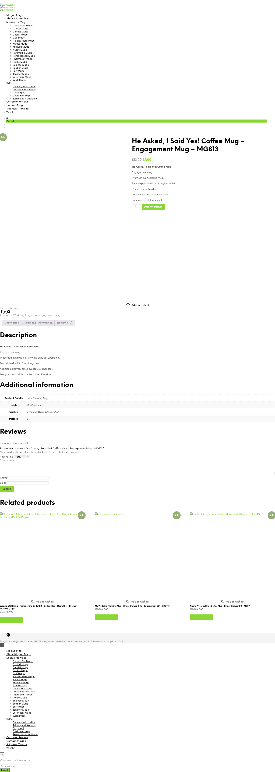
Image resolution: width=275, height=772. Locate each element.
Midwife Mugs (21, 46)
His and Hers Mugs (24, 40)
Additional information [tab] (38, 322)
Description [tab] (11, 322)
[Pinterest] (8, 312)
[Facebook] (2, 312)
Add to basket (12, 619)
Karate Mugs (20, 43)
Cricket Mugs (20, 28)
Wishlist (10, 112)
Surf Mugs (19, 70)
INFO (9, 83)
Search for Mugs (16, 22)
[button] (7, 118)
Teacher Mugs (21, 73)
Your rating (7, 456)
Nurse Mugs (20, 49)
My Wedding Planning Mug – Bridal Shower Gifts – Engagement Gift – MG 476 (132, 606)
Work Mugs (19, 79)
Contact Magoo (16, 105)
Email (3, 483)
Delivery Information (24, 86)
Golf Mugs (19, 37)
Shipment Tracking (17, 108)
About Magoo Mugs (18, 18)
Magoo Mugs (14, 15)
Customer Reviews (17, 101)
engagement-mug (49, 315)
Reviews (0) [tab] (64, 322)
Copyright (18, 92)
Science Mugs (21, 64)
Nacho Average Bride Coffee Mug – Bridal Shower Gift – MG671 (220, 606)
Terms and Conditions (25, 98)
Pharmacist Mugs (22, 58)
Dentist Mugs (20, 31)
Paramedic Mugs (22, 52)
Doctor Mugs (20, 34)
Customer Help (21, 95)
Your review (8, 460)
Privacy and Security (24, 89)
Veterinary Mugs (22, 76)
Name (3, 477)
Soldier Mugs (20, 67)
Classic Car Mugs (23, 25)
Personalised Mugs (24, 55)
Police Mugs (20, 61)
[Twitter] (5, 312)
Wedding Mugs (22, 315)
